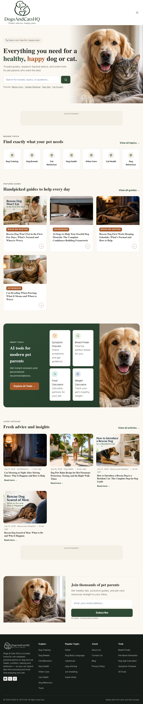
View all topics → (130, 142)
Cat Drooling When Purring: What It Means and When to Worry (21, 296)
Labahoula (70, 661)
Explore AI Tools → (24, 386)
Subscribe (102, 612)
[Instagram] (15, 679)
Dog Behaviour (61, 229)
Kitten (68, 650)
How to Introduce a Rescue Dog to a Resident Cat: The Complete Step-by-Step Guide (117, 478)
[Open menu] (137, 12)
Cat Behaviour (14, 288)
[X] (10, 679)
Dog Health (44, 666)
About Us (96, 650)
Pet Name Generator (128, 655)
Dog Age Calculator (127, 661)
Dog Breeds (44, 655)
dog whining (71, 666)
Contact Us (97, 655)
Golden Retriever (33, 87)
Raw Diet (46, 87)
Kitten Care (44, 671)
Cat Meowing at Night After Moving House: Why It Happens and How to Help (24, 474)
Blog (94, 661)
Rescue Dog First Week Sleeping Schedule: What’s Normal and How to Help (116, 237)
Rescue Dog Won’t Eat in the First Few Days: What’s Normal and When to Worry (24, 237)
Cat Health (44, 677)
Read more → (10, 480)
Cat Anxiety (57, 87)
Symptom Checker (127, 666)
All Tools (122, 671)
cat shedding (71, 671)
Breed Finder (124, 650)
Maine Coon (17, 87)
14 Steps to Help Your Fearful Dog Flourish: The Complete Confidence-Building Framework (71, 237)
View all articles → (129, 427)
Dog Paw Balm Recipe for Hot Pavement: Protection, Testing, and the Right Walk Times (71, 475)
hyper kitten (70, 677)
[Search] (65, 79)
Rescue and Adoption (18, 229)
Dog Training (45, 650)
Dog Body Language (74, 655)
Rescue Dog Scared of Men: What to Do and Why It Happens (23, 534)
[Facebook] (5, 679)
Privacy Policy (98, 666)
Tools (41, 688)
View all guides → (129, 190)
